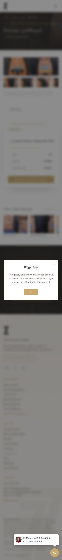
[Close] (54, 264)
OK (31, 292)
